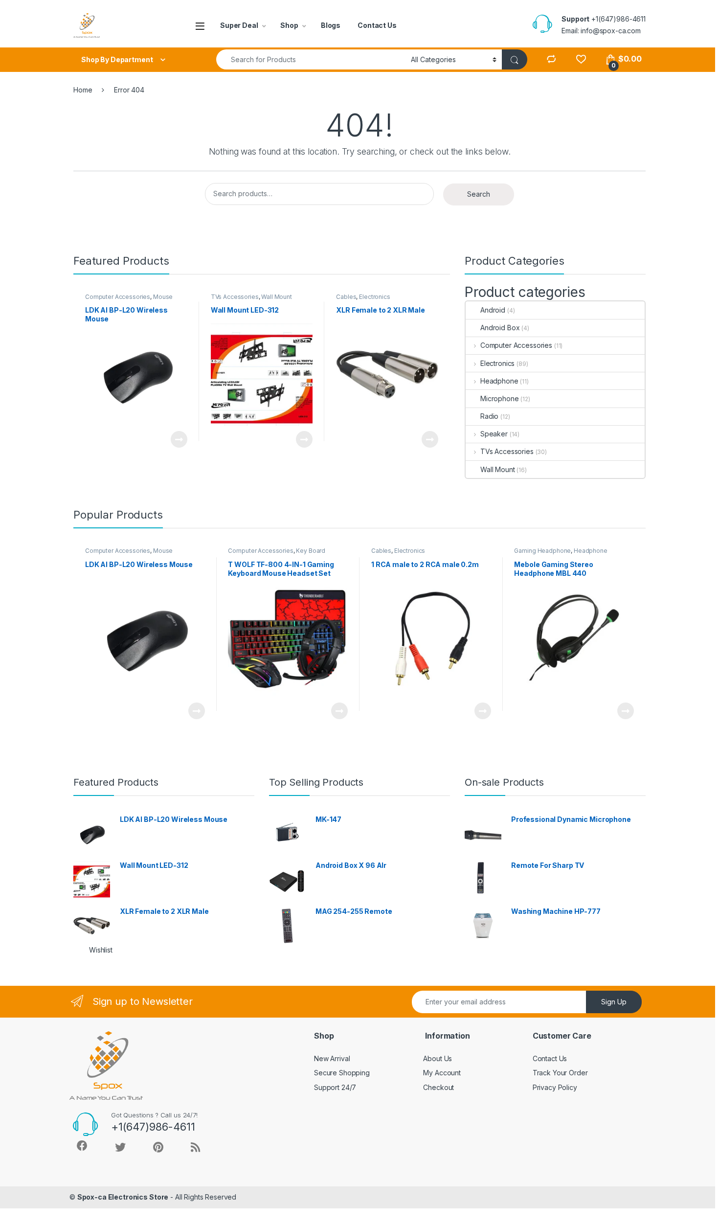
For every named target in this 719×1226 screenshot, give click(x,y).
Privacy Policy (555, 1087)
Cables (346, 296)
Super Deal (239, 25)
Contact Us (377, 25)
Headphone (499, 381)
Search (478, 194)
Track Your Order (560, 1072)
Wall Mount (276, 296)
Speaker (494, 434)
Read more (178, 439)
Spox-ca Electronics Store (123, 1197)
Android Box (499, 327)
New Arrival (332, 1058)
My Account (442, 1072)
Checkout (438, 1087)
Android (492, 310)
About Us (437, 1058)
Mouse (163, 296)
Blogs (330, 25)
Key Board (310, 550)
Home (82, 90)
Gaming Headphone (542, 550)
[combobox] (310, 59)
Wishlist (100, 950)
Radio (489, 416)
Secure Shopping (342, 1072)
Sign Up (614, 1002)
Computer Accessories (117, 296)
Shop (289, 25)
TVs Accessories (235, 296)
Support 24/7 (335, 1087)
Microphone (499, 398)
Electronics (374, 296)
